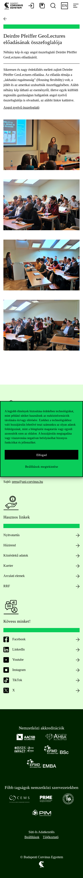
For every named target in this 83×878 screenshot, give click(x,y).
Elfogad (41, 454)
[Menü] (76, 6)
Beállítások (31, 837)
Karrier (8, 565)
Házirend (9, 545)
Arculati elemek (14, 576)
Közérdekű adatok (15, 555)
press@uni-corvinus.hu (27, 481)
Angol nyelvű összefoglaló (21, 107)
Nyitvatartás (11, 535)
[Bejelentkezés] (31, 6)
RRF (6, 586)
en (64, 5)
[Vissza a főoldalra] (5, 18)
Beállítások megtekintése (41, 466)
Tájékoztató (51, 837)
